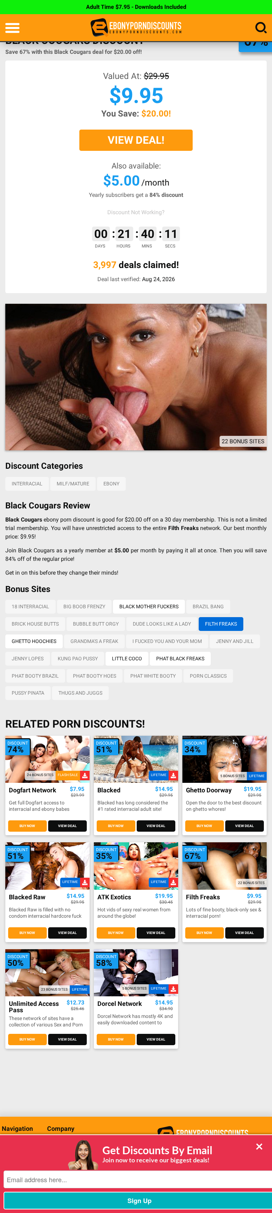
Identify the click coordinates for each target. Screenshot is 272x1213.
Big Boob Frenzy (84, 606)
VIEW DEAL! (136, 140)
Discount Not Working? (136, 212)
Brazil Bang (208, 606)
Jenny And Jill (235, 641)
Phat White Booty (153, 676)
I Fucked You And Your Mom (167, 641)
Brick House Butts (35, 624)
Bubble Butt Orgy (96, 624)
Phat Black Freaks (180, 658)
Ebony (111, 483)
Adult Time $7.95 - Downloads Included (136, 7)
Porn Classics (208, 676)
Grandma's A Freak (94, 641)
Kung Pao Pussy (78, 658)
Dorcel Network (119, 1004)
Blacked (108, 790)
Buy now (27, 826)
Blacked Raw (27, 897)
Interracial (27, 483)
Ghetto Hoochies (34, 641)
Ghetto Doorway (209, 790)
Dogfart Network (32, 790)
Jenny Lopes (28, 658)
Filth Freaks (221, 624)
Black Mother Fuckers (148, 606)
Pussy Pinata (28, 693)
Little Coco (127, 658)
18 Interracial (30, 606)
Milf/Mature (73, 483)
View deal (67, 826)
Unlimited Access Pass (34, 1007)
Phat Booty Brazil (35, 676)
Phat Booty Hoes (94, 676)
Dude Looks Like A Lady (162, 624)
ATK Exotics (114, 897)
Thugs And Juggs (80, 693)
